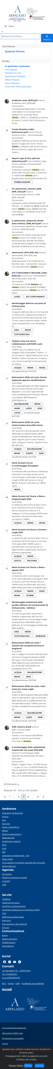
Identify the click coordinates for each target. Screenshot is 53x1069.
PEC (4, 983)
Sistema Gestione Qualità (14, 877)
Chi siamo (7, 874)
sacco (17, 560)
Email (11, 983)
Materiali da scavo (11, 903)
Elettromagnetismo (11, 834)
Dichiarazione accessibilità (13, 1038)
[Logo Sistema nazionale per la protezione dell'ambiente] (35, 13)
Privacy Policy (16, 1065)
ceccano (32, 560)
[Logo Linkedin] (19, 962)
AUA (4, 848)
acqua (18, 367)
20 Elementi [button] (12, 785)
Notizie (32, 371)
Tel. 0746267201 (9, 974)
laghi (17, 412)
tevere (30, 595)
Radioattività (8, 838)
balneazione (21, 404)
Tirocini (5, 927)
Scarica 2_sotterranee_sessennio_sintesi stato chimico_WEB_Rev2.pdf (30, 226)
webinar (40, 636)
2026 (41, 453)
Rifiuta (29, 1065)
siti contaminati (35, 296)
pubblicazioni (22, 182)
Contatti (6, 881)
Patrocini (6, 920)
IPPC (4, 845)
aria (16, 330)
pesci (42, 591)
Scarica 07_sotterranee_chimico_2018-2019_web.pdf (26, 194)
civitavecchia (22, 334)
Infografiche (8, 946)
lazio (17, 296)
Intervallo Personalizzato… (19, 86)
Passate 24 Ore (13, 73)
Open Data (7, 859)
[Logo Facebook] (4, 962)
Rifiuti (5, 831)
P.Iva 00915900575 (11, 978)
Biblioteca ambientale (13, 917)
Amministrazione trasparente (14, 1028)
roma (42, 367)
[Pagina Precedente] (5, 796)
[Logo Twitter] (9, 962)
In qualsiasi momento (17, 66)
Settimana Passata (15, 76)
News (5, 935)
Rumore (6, 824)
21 (39, 797)
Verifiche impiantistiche (14, 906)
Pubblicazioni (8, 942)
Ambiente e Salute (11, 841)
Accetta (40, 1065)
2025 (40, 408)
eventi (29, 453)
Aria (4, 820)
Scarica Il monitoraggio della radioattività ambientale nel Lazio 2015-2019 (27, 756)
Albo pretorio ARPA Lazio (12, 1033)
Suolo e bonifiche (10, 827)
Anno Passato (12, 83)
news (28, 330)
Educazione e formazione (14, 924)
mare (17, 408)
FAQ (4, 913)
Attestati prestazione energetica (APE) (21, 910)
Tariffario (6, 899)
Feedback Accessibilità (33, 983)
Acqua (5, 816)
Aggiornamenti (9, 939)
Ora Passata (11, 69)
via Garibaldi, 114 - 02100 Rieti (16, 970)
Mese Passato (12, 79)
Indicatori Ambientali (12, 813)
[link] (2, 31)
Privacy (5, 1044)
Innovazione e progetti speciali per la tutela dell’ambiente (23, 864)
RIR (3, 852)
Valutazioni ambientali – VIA (15, 855)
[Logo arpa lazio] (17, 13)
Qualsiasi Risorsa (15, 51)
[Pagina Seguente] (43, 796)
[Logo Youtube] (14, 962)
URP (4, 884)
